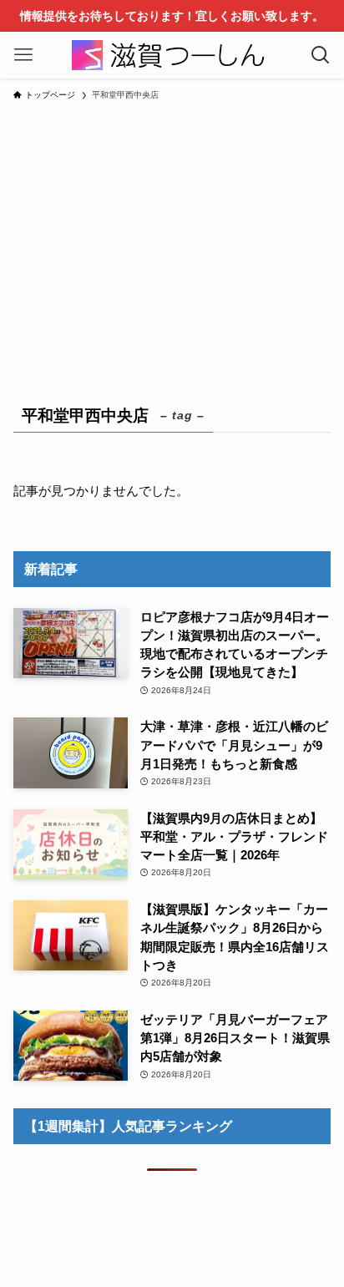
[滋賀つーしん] (172, 55)
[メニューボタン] (23, 55)
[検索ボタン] (320, 55)
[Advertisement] (172, 242)
